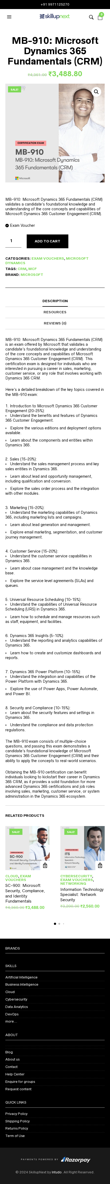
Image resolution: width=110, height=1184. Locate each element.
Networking (73, 884)
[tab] (55, 301)
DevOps (11, 1014)
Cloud (11, 876)
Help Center (15, 1074)
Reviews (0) (55, 323)
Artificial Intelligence (21, 977)
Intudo (57, 1172)
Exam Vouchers (48, 258)
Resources (55, 312)
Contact (11, 1067)
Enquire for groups (20, 1082)
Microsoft (32, 275)
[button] (10, 17)
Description (55, 301)
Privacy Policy (16, 1114)
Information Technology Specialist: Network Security (82, 894)
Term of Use (15, 1136)
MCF (32, 269)
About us (12, 1059)
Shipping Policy (17, 1121)
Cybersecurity (76, 876)
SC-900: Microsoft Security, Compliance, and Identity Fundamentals (25, 893)
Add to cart (47, 241)
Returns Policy (16, 1128)
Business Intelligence (21, 984)
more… (11, 1021)
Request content (18, 1089)
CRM (22, 269)
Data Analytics (16, 1007)
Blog (9, 1052)
